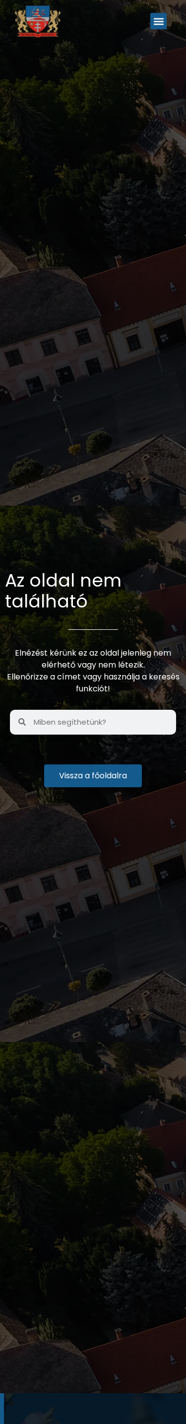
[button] (158, 21)
